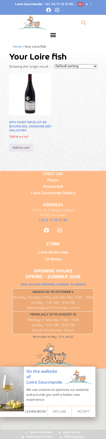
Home (17, 46)
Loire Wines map (53, 252)
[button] (53, 35)
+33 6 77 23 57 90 (53, 220)
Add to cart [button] (21, 147)
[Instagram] (57, 10)
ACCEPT (83, 411)
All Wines (53, 259)
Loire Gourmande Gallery (53, 193)
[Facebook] (48, 10)
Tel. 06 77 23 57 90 (59, 4)
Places (53, 180)
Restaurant (53, 186)
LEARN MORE (35, 411)
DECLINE (59, 411)
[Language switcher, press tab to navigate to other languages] (82, 4)
